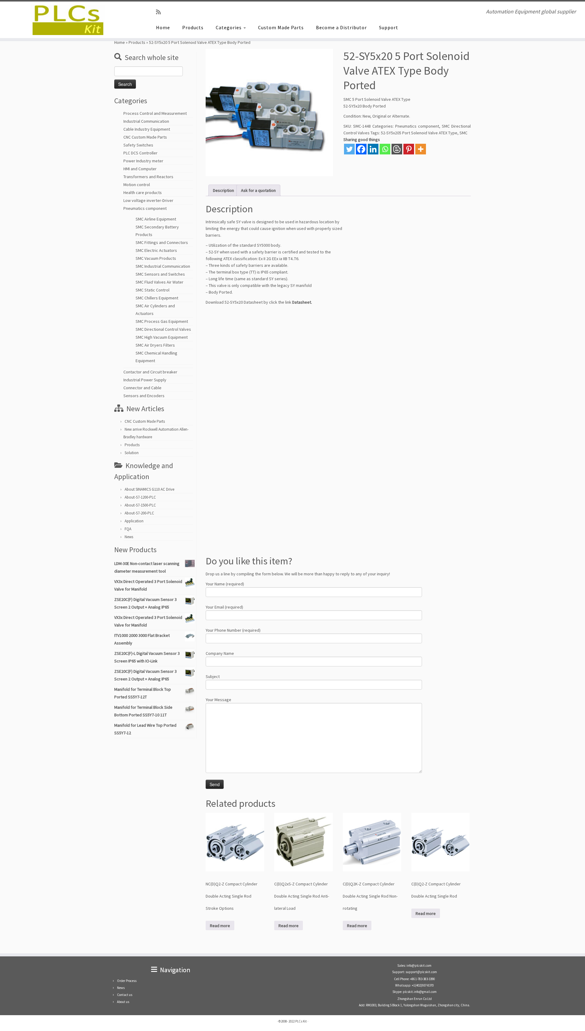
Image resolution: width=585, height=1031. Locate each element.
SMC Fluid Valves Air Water (159, 282)
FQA (128, 528)
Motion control (136, 184)
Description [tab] (223, 190)
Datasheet (301, 302)
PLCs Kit (301, 1021)
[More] (420, 149)
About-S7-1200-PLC (140, 497)
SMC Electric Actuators (156, 250)
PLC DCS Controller (140, 153)
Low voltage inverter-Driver (148, 200)
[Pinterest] (408, 149)
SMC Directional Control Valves (163, 329)
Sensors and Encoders (144, 395)
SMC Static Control (152, 290)
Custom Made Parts (281, 27)
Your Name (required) (225, 584)
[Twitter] (349, 149)
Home (163, 27)
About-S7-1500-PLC (140, 505)
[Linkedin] (373, 149)
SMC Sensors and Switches (160, 274)
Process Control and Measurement (155, 113)
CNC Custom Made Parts (145, 137)
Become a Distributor (341, 27)
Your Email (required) (224, 607)
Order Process (126, 981)
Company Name (220, 653)
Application (134, 521)
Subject (213, 676)
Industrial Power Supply (144, 380)
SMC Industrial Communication (163, 266)
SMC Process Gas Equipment (162, 321)
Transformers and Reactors (148, 176)
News (129, 536)
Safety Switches (138, 145)
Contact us (124, 995)
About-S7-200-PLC (139, 513)
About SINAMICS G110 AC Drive (149, 489)
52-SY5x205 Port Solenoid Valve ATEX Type (419, 133)
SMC (463, 133)
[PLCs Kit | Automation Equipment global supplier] (67, 20)
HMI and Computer (140, 168)
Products (193, 27)
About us (123, 1002)
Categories (229, 27)
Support (388, 27)
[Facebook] (361, 149)
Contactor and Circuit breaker (150, 372)
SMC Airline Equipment (156, 219)
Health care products (142, 192)
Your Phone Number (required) (233, 630)
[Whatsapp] (385, 149)
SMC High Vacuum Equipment (162, 337)
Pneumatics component (145, 208)
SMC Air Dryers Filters (155, 345)
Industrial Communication (146, 121)
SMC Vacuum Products (156, 258)
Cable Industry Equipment (146, 129)
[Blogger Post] (397, 149)
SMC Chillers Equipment (157, 298)
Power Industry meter (143, 161)
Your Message (218, 699)
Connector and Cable (142, 387)
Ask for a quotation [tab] (258, 190)
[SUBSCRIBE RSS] (160, 12)
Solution (132, 452)
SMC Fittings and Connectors (162, 242)
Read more (220, 925)
